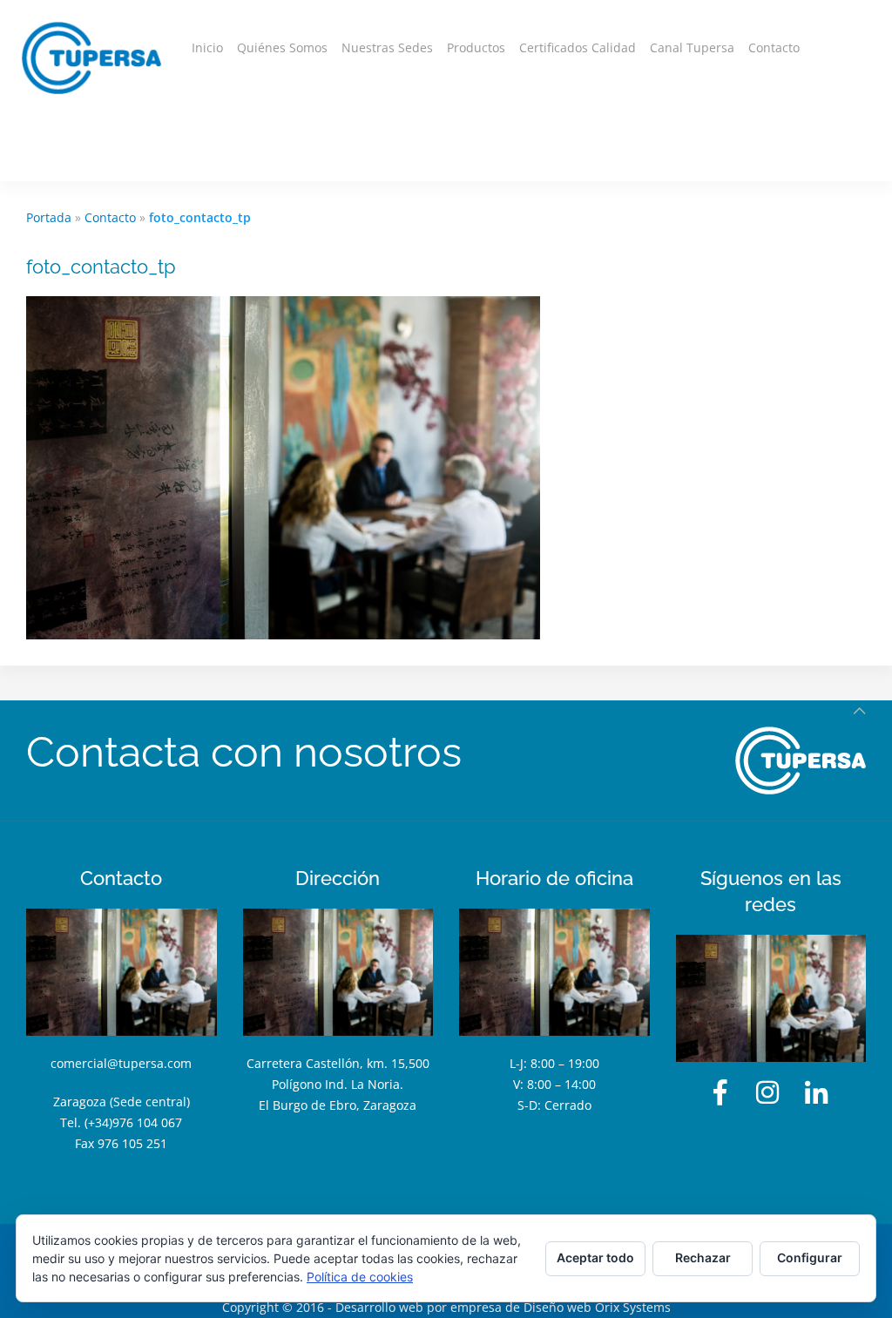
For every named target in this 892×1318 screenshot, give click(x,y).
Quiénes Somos (282, 47)
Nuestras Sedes (387, 47)
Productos (476, 47)
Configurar (809, 1257)
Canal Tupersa (692, 47)
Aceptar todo (595, 1257)
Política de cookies (360, 1276)
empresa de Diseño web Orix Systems (560, 1307)
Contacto (774, 47)
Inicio (207, 47)
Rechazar (703, 1257)
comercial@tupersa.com (121, 1063)
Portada (48, 217)
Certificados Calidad (577, 47)
